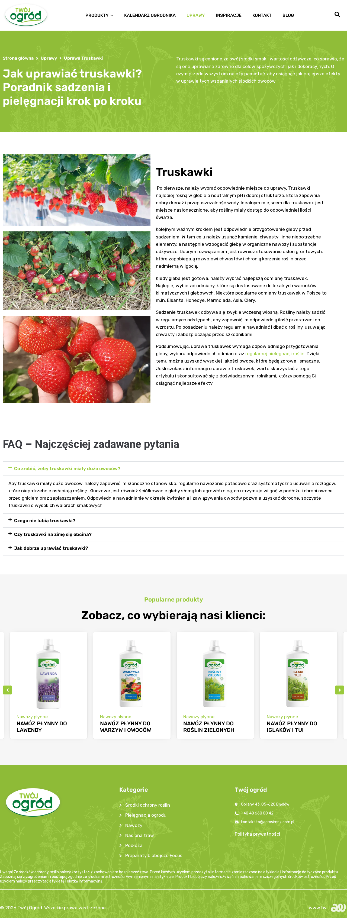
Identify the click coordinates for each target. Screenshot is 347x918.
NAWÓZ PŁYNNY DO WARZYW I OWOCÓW (43, 726)
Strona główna (18, 58)
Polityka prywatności (257, 834)
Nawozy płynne (34, 716)
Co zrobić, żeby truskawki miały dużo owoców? (67, 468)
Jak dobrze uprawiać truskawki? (51, 548)
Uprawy (49, 58)
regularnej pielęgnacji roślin (274, 353)
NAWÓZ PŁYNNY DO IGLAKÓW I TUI (210, 726)
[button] (173, 468)
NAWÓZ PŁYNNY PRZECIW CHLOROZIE (296, 726)
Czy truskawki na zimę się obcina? (53, 534)
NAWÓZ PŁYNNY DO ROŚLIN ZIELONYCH (127, 726)
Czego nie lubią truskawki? (44, 520)
